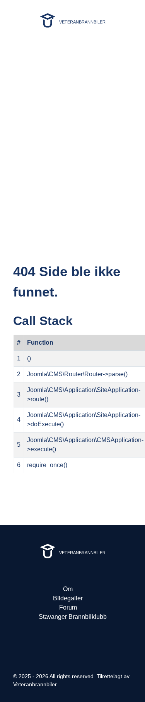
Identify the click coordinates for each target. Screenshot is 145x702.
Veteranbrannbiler (34, 684)
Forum (68, 607)
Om (68, 589)
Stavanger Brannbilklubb (73, 616)
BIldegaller (68, 598)
